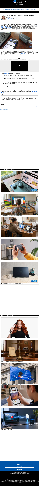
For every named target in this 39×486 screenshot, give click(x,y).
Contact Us (24, 472)
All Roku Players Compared (11, 9)
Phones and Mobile (24, 106)
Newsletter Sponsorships (17, 473)
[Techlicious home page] (19, 1)
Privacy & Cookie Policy (21, 475)
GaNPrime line (6, 73)
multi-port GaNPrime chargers (6, 27)
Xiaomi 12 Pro (3, 90)
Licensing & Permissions (25, 473)
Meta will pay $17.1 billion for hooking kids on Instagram (10, 406)
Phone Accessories (31, 106)
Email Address (19, 466)
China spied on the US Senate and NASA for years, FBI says (11, 384)
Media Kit (11, 473)
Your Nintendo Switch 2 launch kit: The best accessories (10, 260)
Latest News (21, 4)
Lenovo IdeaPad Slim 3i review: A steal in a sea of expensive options (12, 283)
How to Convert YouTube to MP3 (6, 429)
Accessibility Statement (19, 474)
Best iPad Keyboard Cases (20, 9)
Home (17, 4)
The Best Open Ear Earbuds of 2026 (30, 9)
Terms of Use (16, 475)
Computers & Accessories (16, 106)
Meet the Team (20, 472)
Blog (36, 106)
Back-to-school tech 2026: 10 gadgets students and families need (12, 215)
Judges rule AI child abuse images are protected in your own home (12, 361)
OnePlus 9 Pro (23, 53)
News (2, 106)
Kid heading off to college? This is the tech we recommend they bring (12, 238)
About (16, 472)
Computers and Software (7, 106)
